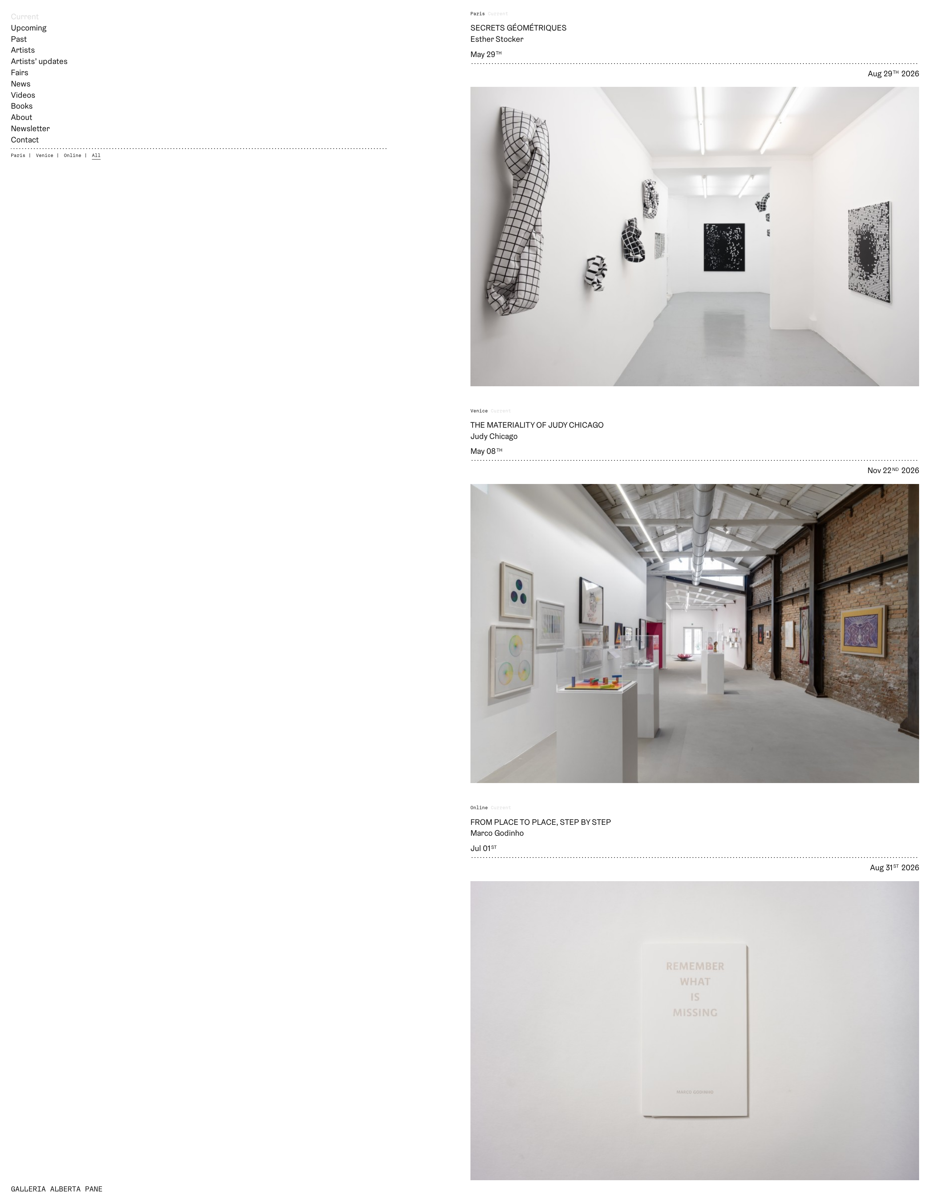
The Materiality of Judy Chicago (537, 425)
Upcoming (28, 28)
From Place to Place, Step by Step (540, 822)
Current (25, 16)
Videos (23, 95)
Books (22, 106)
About (21, 117)
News (21, 83)
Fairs (19, 72)
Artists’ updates (39, 61)
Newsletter (30, 128)
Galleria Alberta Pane (56, 1189)
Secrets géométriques (518, 28)
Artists (23, 50)
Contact (25, 139)
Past (19, 39)
